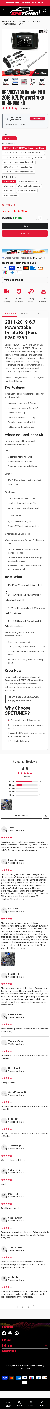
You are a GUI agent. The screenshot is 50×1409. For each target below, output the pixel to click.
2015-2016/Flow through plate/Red (18, 167)
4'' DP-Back (8, 186)
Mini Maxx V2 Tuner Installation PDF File (25, 585)
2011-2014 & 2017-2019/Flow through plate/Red (23, 153)
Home (4, 21)
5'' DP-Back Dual (10, 196)
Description (10, 313)
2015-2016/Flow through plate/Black (18, 162)
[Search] (45, 11)
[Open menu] (5, 11)
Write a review (21, 816)
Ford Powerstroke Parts (20, 21)
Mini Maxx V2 (9, 138)
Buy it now (25, 233)
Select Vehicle (37, 118)
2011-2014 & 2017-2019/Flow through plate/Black (24, 148)
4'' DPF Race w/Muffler (28, 181)
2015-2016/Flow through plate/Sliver (18, 172)
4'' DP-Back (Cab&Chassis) (29, 186)
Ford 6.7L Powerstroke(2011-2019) (21, 22)
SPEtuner (15, 1366)
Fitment (25, 313)
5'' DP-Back (8, 191)
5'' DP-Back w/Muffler (26, 191)
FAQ (40, 313)
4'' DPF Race (9, 181)
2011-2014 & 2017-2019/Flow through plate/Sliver (24, 157)
